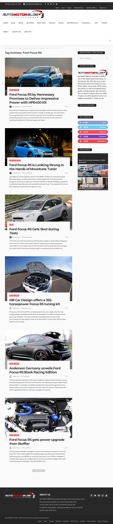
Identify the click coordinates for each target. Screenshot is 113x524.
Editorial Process (79, 8)
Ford (11, 90)
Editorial (58, 521)
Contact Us (102, 8)
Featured (13, 160)
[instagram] (93, 137)
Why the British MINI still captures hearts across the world (92, 174)
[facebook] (93, 123)
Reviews (30, 23)
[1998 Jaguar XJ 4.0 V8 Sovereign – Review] (93, 184)
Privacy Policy (91, 521)
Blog (13, 23)
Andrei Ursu (15, 308)
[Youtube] (93, 141)
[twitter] (93, 127)
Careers (69, 8)
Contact (27, 31)
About (57, 8)
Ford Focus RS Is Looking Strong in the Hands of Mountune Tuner (36, 167)
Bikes (61, 23)
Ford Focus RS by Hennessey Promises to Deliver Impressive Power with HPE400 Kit (34, 98)
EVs (96, 23)
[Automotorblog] (23, 14)
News (20, 23)
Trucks (52, 23)
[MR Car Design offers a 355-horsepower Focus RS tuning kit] (38, 278)
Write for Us (74, 521)
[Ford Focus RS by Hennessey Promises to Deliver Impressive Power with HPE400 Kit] (38, 77)
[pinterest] (93, 132)
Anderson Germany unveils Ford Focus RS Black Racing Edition (34, 370)
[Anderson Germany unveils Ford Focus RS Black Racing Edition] (38, 349)
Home (5, 23)
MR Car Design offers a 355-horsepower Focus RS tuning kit (34, 302)
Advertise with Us (91, 8)
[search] (110, 40)
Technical (86, 23)
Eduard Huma (16, 107)
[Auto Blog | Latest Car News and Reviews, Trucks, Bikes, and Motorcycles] (20, 495)
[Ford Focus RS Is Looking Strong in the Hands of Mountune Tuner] (38, 147)
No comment (28, 106)
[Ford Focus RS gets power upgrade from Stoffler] (38, 419)
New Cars (41, 23)
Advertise (16, 31)
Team (63, 8)
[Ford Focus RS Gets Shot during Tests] (38, 212)
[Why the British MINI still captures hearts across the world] (93, 171)
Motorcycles (72, 23)
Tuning (104, 23)
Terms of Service (102, 521)
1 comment (26, 376)
